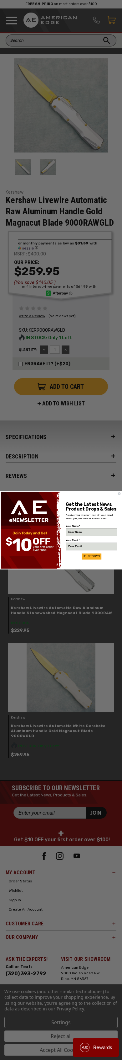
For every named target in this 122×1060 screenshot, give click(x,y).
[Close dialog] (119, 493)
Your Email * (73, 540)
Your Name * (73, 526)
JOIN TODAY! (91, 556)
